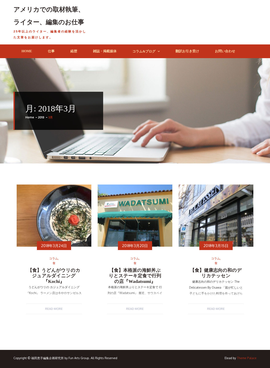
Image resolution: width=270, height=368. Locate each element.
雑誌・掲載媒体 (105, 51)
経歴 (73, 51)
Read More (54, 308)
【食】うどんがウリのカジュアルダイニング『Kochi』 (54, 276)
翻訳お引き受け (187, 51)
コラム (53, 258)
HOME (27, 51)
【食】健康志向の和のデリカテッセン (216, 273)
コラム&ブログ (143, 51)
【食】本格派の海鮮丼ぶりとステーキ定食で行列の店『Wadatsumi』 (135, 276)
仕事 (51, 51)
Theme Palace (246, 358)
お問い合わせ (225, 51)
